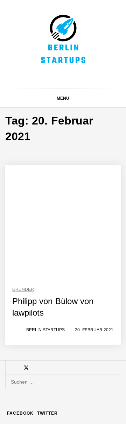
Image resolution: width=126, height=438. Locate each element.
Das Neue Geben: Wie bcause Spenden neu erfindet (79, 193)
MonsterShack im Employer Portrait (81, 158)
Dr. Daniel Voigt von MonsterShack (81, 221)
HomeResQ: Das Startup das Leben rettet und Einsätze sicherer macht (78, 351)
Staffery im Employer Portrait (77, 427)
